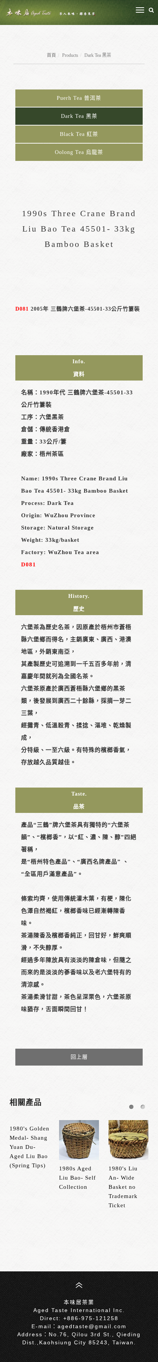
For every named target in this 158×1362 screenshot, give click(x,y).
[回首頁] (50, 12)
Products (70, 55)
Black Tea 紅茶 (79, 134)
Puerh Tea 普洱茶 (79, 98)
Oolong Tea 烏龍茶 (79, 152)
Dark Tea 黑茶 (97, 55)
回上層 (79, 1057)
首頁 (51, 55)
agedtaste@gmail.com (92, 1326)
